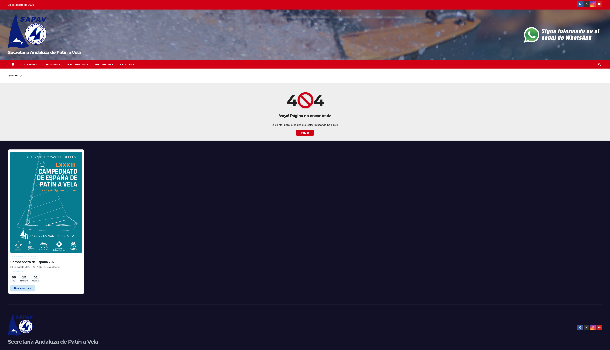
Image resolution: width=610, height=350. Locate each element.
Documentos (77, 64)
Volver (305, 132)
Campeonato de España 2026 (33, 262)
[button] (599, 64)
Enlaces (126, 64)
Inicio (11, 75)
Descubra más (22, 288)
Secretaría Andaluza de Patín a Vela (44, 52)
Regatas (52, 64)
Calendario (30, 64)
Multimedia (103, 64)
